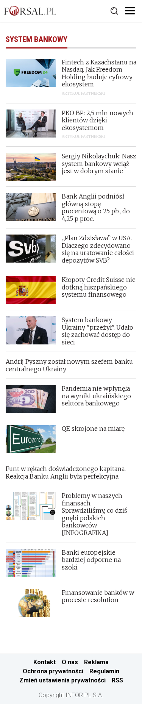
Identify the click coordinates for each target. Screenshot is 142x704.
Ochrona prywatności (53, 671)
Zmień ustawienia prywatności (62, 680)
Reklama (96, 662)
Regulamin (104, 671)
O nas (70, 662)
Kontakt (44, 662)
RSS (117, 680)
